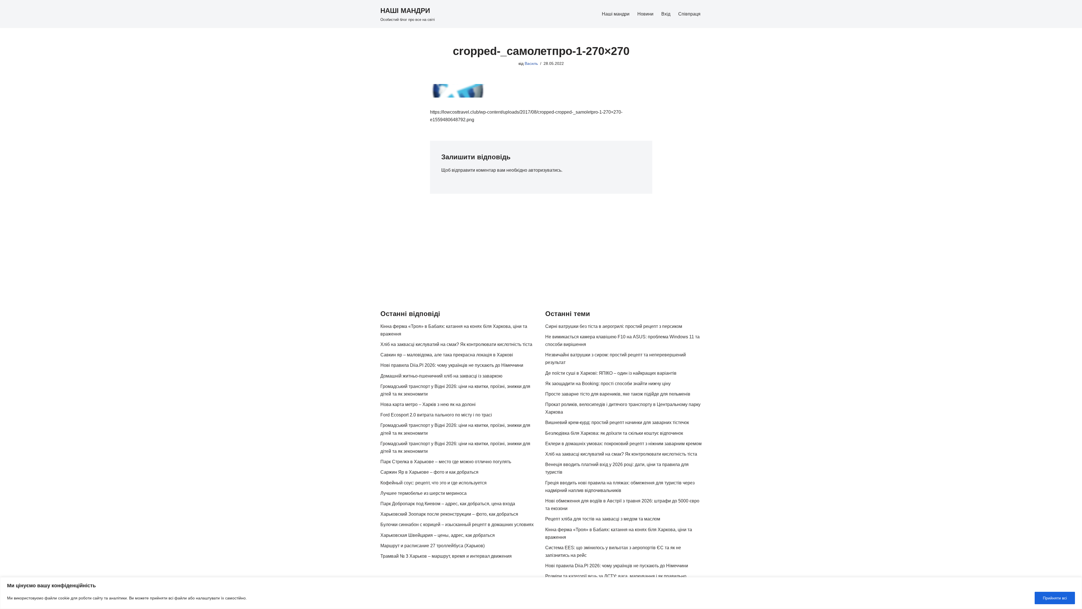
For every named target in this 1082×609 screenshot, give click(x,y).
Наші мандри (615, 14)
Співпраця (689, 14)
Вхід (665, 14)
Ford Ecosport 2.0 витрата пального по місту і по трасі (436, 414)
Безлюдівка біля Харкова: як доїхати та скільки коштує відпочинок (614, 433)
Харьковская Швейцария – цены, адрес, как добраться (437, 535)
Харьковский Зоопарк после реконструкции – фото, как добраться (449, 514)
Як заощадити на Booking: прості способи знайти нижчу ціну (608, 383)
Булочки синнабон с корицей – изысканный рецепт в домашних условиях (457, 524)
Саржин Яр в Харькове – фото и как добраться (429, 472)
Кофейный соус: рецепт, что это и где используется (433, 482)
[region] (541, 593)
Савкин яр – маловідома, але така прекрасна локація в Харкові (446, 354)
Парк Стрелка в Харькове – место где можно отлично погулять (445, 461)
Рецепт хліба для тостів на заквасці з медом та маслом (602, 519)
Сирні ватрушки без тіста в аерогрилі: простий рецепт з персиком (613, 326)
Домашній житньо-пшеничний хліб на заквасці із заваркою (441, 376)
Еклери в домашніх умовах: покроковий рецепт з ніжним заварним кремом (623, 443)
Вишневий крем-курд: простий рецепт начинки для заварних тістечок (617, 422)
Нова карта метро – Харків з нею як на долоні (428, 404)
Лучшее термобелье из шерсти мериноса (423, 493)
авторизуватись (544, 170)
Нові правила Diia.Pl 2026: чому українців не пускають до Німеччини (451, 365)
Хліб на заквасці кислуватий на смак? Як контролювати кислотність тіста (456, 344)
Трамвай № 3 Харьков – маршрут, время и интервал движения (446, 556)
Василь (531, 63)
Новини (645, 14)
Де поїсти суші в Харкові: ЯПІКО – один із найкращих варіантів (611, 373)
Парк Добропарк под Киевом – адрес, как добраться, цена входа (447, 503)
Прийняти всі (1055, 598)
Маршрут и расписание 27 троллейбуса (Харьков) (432, 545)
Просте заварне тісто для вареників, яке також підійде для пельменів (617, 394)
